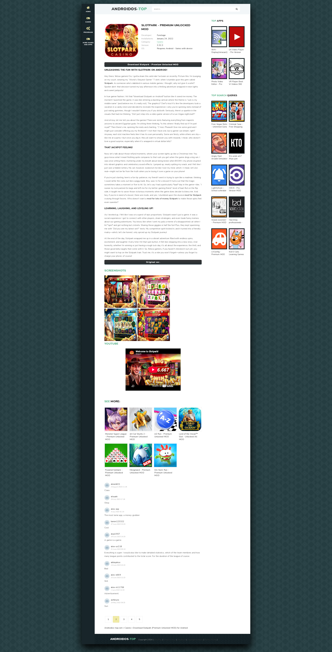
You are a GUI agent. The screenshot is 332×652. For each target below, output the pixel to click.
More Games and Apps (88, 44)
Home (88, 12)
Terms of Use (210, 639)
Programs (88, 32)
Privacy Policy (169, 639)
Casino (160, 41)
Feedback (181, 639)
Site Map (158, 639)
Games (88, 22)
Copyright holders (195, 639)
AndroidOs (129, 9)
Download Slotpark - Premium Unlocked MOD (153, 64)
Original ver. (153, 262)
